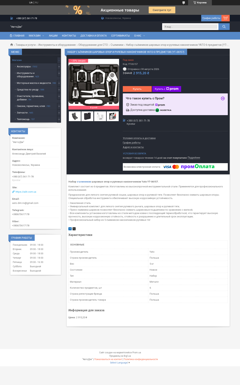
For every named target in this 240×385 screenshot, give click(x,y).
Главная (19, 35)
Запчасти (22, 112)
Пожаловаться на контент (108, 359)
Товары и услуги (26, 44)
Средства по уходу (27, 89)
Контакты (69, 35)
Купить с (160, 88)
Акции (53, 35)
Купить (137, 88)
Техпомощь (23, 119)
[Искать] (224, 26)
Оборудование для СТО (93, 44)
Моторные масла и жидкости (34, 83)
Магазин (34, 35)
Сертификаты (120, 35)
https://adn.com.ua (26, 191)
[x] (74, 229)
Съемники (117, 44)
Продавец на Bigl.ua (120, 356)
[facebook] (70, 229)
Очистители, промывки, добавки (30, 98)
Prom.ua (136, 352)
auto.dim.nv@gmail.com (25, 203)
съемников (84, 181)
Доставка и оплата (93, 35)
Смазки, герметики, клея (31, 106)
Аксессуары (24, 66)
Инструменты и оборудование (57, 44)
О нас (137, 35)
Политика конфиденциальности (141, 359)
